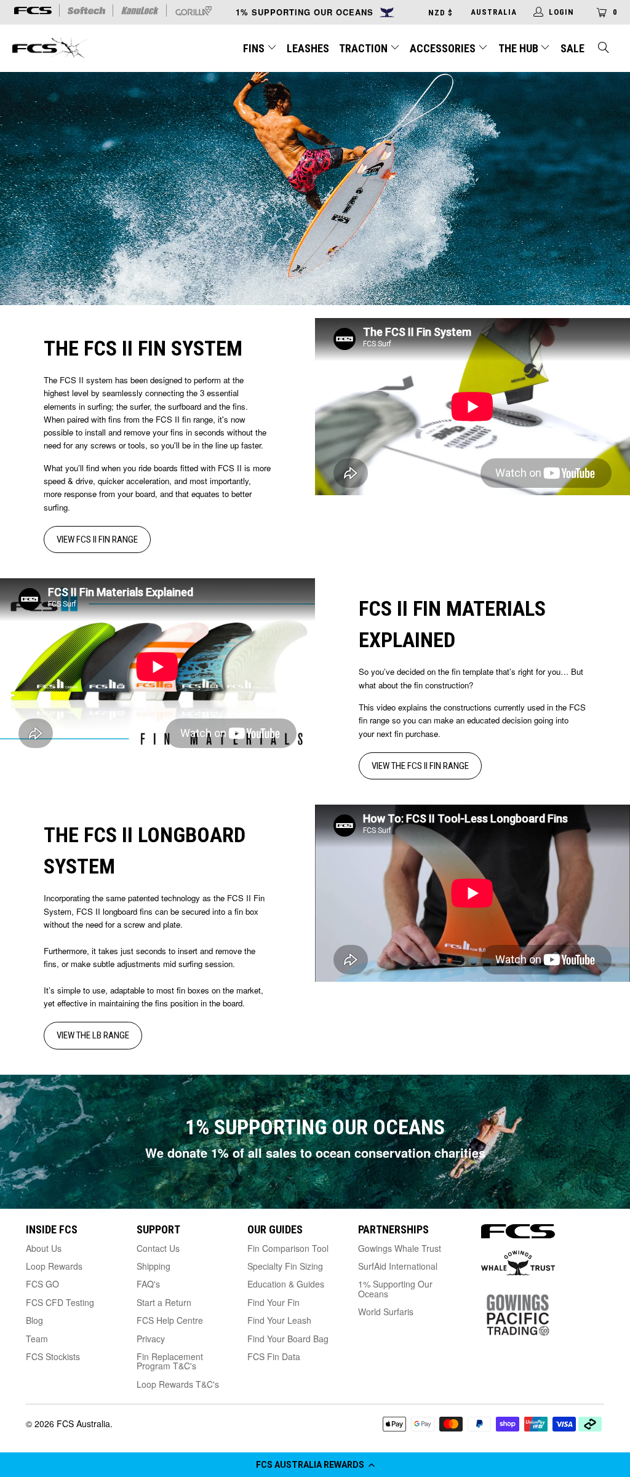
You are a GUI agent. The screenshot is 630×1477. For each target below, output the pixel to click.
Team (37, 1338)
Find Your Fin (273, 1302)
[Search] (604, 49)
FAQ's (148, 1284)
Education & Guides (285, 1284)
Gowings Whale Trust (399, 1248)
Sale (572, 48)
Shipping (153, 1266)
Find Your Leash (279, 1320)
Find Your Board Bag (288, 1338)
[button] (315, 1464)
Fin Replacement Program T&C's (170, 1361)
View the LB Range (93, 1035)
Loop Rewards (54, 1266)
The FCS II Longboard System (144, 850)
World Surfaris (385, 1311)
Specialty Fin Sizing (285, 1266)
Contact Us (158, 1248)
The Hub (519, 48)
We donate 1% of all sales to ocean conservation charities (315, 1152)
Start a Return (164, 1302)
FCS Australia (83, 1423)
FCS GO (42, 1284)
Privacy (151, 1338)
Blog (34, 1320)
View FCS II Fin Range (97, 539)
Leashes (308, 48)
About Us (44, 1248)
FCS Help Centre (170, 1320)
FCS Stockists (53, 1356)
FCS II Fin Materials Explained (452, 624)
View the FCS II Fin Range (420, 765)
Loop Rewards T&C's (178, 1384)
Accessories (444, 48)
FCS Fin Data (273, 1356)
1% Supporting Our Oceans (395, 1288)
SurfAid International (397, 1266)
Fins (254, 48)
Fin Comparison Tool (288, 1248)
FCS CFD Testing (60, 1302)
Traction (364, 48)
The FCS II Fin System (143, 348)
